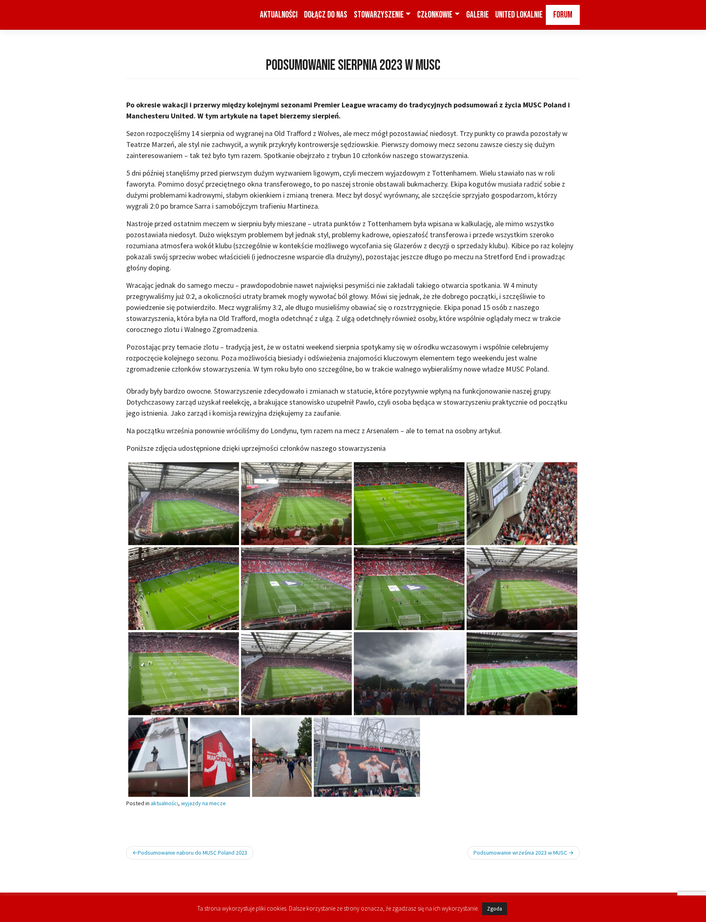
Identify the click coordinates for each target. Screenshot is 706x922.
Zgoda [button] (494, 908)
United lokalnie (519, 14)
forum (562, 14)
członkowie (434, 14)
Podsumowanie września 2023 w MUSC (520, 852)
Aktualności (278, 14)
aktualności (164, 803)
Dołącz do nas (325, 14)
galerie (477, 14)
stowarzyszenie (379, 14)
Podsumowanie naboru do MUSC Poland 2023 (192, 852)
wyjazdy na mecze (203, 803)
